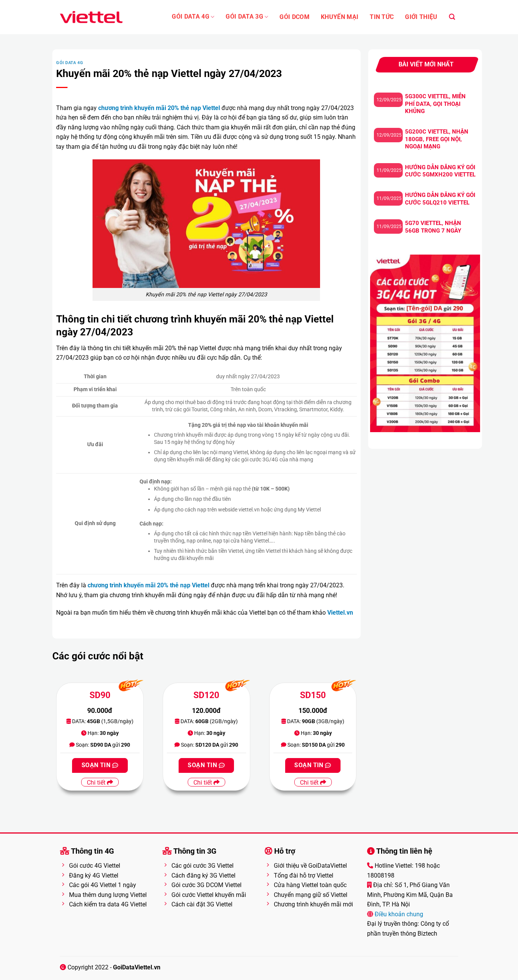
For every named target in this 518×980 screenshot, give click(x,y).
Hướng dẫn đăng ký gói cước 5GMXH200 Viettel (440, 171)
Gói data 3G (244, 16)
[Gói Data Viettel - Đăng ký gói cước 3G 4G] (91, 17)
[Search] (452, 16)
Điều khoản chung (398, 914)
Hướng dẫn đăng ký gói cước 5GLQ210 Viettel (440, 199)
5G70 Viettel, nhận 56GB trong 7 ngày (433, 227)
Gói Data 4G (190, 16)
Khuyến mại (339, 17)
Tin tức (382, 17)
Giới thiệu (421, 17)
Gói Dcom (294, 17)
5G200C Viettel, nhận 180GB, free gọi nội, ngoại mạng (436, 139)
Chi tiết (97, 782)
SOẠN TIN (97, 765)
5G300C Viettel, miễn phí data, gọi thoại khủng (435, 104)
